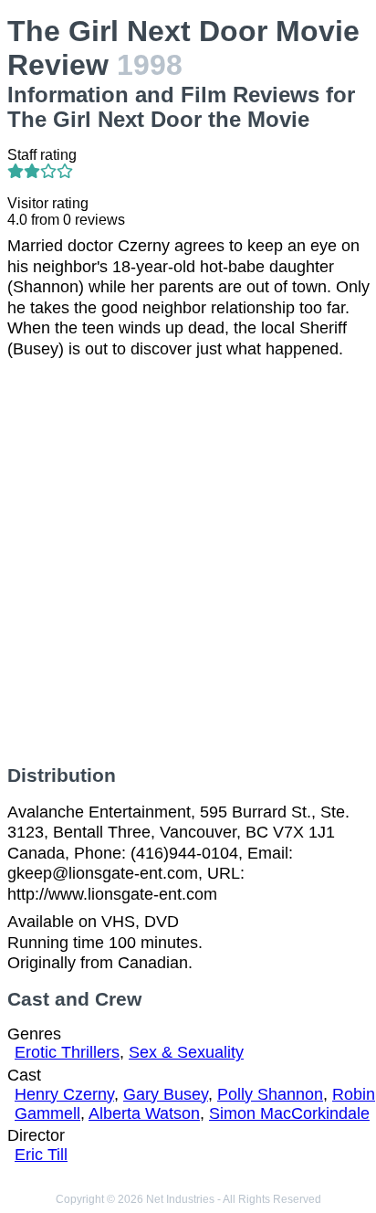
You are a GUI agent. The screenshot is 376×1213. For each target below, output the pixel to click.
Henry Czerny (64, 1094)
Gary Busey (165, 1094)
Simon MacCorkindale (289, 1113)
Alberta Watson (144, 1113)
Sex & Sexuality (186, 1052)
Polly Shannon (270, 1094)
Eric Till (41, 1154)
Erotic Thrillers (67, 1052)
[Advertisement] (188, 562)
